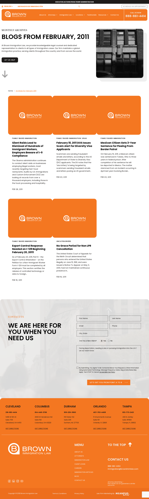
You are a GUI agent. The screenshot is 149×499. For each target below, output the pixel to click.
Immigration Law (65, 15)
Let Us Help (9, 60)
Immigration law (81, 460)
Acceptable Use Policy (107, 372)
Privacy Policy (79, 494)
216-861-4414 (11, 412)
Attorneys (51, 15)
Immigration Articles (83, 472)
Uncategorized (63, 241)
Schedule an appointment (134, 6)
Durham (70, 406)
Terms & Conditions (59, 494)
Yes (104, 341)
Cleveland (13, 406)
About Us (42, 15)
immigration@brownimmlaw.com (123, 469)
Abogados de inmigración (30, 6)
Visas (84, 138)
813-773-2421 (128, 412)
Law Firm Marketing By (105, 493)
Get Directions (12, 428)
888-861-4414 (135, 16)
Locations (79, 15)
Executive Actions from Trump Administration (74, 2)
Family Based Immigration (24, 138)
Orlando (99, 406)
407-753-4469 (99, 412)
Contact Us (114, 15)
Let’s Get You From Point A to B (106, 382)
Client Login (79, 464)
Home (10, 91)
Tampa (127, 406)
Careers (78, 468)
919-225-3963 (70, 412)
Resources (102, 15)
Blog (76, 476)
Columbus (42, 406)
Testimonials (91, 15)
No (111, 341)
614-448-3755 (41, 412)
